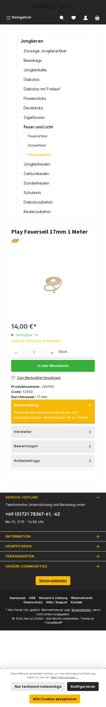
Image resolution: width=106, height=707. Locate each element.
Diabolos (31, 79)
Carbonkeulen (36, 173)
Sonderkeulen (36, 183)
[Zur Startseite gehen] (53, 6)
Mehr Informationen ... (65, 677)
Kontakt (76, 602)
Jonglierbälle (35, 70)
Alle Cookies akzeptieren (55, 699)
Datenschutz (33, 602)
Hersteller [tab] (23, 432)
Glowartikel (37, 145)
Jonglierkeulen (37, 164)
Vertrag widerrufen (53, 580)
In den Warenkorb (53, 366)
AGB (32, 598)
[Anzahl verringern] (16, 352)
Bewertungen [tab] (26, 446)
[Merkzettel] (74, 17)
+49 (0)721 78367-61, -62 (32, 514)
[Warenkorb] (97, 17)
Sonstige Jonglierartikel (45, 51)
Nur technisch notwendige (38, 686)
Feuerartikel (37, 136)
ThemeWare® (53, 622)
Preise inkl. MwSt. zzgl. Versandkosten (36, 340)
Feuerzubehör (40, 155)
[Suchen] (62, 17)
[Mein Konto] (86, 17)
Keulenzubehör (37, 211)
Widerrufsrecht (82, 598)
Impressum (18, 598)
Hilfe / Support (56, 602)
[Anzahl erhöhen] (52, 352)
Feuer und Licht (38, 127)
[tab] (53, 411)
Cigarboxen (34, 117)
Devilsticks (33, 108)
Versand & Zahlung (53, 598)
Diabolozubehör (38, 202)
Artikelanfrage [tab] (27, 461)
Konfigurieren (83, 686)
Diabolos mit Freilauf (42, 89)
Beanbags (33, 60)
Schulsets (32, 192)
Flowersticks (35, 98)
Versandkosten (81, 610)
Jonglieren (31, 41)
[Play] (53, 241)
